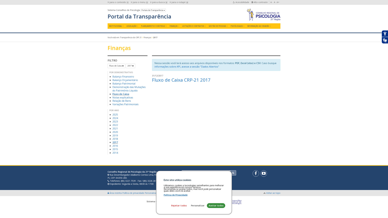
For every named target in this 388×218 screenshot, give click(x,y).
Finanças (174, 26)
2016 (115, 145)
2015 (115, 149)
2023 (115, 121)
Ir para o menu (139, 2)
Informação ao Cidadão (258, 26)
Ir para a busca (158, 2)
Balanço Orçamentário (125, 80)
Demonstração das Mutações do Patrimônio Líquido (129, 88)
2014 (115, 152)
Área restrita (115, 193)
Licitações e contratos (193, 26)
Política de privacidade (133, 193)
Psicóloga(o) (237, 26)
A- (271, 2)
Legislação (132, 26)
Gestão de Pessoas (217, 26)
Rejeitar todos (179, 205)
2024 (115, 118)
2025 (115, 114)
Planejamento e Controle (153, 26)
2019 (115, 135)
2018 (115, 138)
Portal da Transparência (139, 16)
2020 (115, 132)
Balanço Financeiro (123, 76)
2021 (115, 128)
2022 (115, 125)
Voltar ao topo (273, 193)
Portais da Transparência (153, 10)
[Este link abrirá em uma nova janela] (256, 173)
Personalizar (197, 205)
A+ (278, 2)
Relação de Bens (121, 100)
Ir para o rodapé (179, 2)
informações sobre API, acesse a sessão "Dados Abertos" (186, 66)
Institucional (115, 26)
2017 (129, 65)
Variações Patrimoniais (125, 104)
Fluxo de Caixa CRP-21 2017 (181, 80)
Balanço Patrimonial (123, 83)
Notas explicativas (122, 97)
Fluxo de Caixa (115, 65)
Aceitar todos (216, 205)
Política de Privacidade (175, 194)
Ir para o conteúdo (118, 2)
